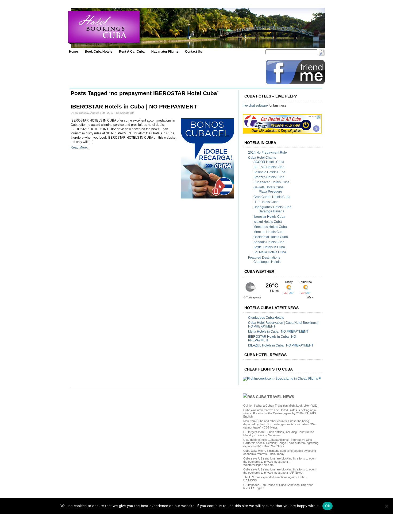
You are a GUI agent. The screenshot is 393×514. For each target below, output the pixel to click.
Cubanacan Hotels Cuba (271, 182)
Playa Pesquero (270, 191)
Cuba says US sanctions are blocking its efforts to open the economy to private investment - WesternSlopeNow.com (279, 461)
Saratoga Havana (271, 211)
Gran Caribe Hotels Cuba (271, 197)
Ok (327, 506)
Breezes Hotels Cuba (268, 177)
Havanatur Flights (164, 51)
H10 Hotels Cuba (266, 202)
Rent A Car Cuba (132, 51)
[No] (386, 506)
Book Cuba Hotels (98, 51)
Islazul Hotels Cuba (267, 222)
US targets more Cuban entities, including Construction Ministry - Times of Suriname (278, 433)
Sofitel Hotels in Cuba (269, 247)
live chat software (255, 105)
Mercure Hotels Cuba (268, 232)
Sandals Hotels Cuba (268, 242)
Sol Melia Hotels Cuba (269, 252)
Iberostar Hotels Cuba (269, 217)
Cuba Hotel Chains (262, 157)
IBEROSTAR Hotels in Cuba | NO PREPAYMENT (134, 106)
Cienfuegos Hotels (266, 262)
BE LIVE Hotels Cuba (268, 167)
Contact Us (193, 51)
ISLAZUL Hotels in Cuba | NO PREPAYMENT (280, 345)
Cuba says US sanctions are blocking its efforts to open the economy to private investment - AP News (279, 471)
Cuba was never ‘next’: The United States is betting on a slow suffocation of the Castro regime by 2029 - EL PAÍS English (279, 413)
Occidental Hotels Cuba (270, 237)
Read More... (80, 147)
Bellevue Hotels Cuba (269, 172)
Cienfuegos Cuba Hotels (266, 318)
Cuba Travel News (275, 397)
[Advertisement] (166, 72)
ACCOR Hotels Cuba (268, 162)
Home (73, 51)
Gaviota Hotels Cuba (268, 187)
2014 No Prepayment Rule (267, 152)
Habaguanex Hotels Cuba (272, 207)
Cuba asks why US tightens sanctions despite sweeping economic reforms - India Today (279, 452)
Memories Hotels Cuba (270, 227)
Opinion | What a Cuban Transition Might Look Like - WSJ (280, 405)
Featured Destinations (264, 257)
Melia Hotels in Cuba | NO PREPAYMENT (278, 331)
